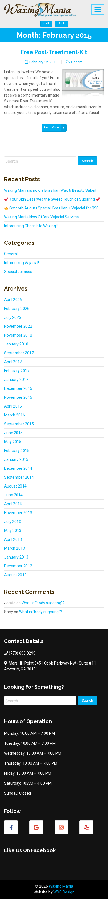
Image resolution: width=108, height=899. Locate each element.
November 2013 (18, 513)
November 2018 (18, 335)
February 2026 (16, 308)
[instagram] (61, 827)
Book (61, 23)
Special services (18, 271)
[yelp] (86, 827)
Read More (51, 127)
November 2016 (18, 397)
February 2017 (16, 370)
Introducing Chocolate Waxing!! (31, 226)
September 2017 (19, 353)
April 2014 (13, 504)
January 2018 (16, 344)
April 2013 (13, 539)
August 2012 (15, 575)
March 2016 (14, 415)
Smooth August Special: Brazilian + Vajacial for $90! (54, 208)
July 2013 (12, 521)
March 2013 (14, 548)
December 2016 (18, 388)
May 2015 (12, 442)
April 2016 (13, 406)
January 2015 (16, 459)
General (77, 62)
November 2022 (18, 326)
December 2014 (18, 468)
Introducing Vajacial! (21, 263)
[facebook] (11, 827)
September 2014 (19, 477)
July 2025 (12, 317)
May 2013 (12, 530)
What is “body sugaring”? (43, 603)
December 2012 (18, 566)
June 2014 (13, 495)
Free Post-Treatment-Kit (54, 52)
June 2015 (13, 433)
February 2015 (16, 450)
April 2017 (13, 362)
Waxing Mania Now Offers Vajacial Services (42, 217)
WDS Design (63, 892)
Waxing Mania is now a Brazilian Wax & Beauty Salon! (50, 190)
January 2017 (16, 379)
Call (46, 23)
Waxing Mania (61, 886)
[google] (36, 827)
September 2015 (19, 424)
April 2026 (13, 299)
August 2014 (15, 486)
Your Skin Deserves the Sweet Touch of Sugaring (52, 199)
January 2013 (16, 557)
